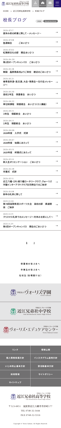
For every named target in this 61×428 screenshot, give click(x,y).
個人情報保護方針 (15, 357)
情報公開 (45, 349)
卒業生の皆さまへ (30, 269)
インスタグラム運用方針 (45, 357)
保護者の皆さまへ (30, 263)
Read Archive (50, 21)
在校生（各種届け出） (30, 275)
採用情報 (15, 374)
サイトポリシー (45, 374)
